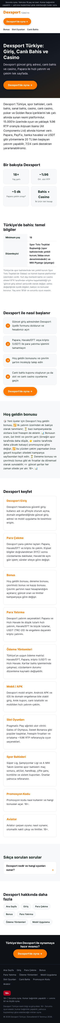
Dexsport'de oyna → (17, 21)
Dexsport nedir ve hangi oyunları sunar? (26, 867)
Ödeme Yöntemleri (16, 922)
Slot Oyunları (18, 29)
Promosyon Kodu (41, 979)
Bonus (6, 29)
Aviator (6, 984)
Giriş (25, 906)
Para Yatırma (26, 914)
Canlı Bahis (32, 29)
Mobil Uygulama (41, 922)
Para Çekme (41, 906)
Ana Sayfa (11, 906)
